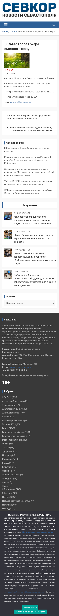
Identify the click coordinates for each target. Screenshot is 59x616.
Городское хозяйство (13, 432)
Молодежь (7, 478)
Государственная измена (14, 436)
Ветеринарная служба (13, 420)
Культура (6, 467)
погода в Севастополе (20, 102)
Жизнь (5, 443)
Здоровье (7, 451)
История (6, 455)
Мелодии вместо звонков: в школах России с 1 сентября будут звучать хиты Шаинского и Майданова (27, 160)
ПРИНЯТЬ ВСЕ (30, 607)
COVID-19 (6, 397)
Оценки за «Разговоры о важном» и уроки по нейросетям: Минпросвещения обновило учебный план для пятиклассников (29, 172)
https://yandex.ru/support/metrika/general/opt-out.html (24, 592)
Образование (8, 489)
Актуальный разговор (13, 401)
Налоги (5, 482)
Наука (5, 486)
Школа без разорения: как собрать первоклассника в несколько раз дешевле (33, 238)
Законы (6, 447)
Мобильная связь (11, 474)
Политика (7, 504)
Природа (6, 508)
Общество (7, 493)
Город (5, 428)
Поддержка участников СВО (16, 501)
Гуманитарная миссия (13, 440)
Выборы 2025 (8, 424)
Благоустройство (10, 412)
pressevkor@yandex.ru (21, 367)
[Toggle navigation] (6, 24)
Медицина (7, 471)
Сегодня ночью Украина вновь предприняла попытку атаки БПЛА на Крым (29, 117)
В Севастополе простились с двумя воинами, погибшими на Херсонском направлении (29, 129)
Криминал (7, 459)
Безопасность (9, 405)
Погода (9, 70)
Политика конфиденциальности (37, 532)
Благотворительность (13, 409)
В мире (5, 416)
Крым (5, 463)
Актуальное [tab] (29, 205)
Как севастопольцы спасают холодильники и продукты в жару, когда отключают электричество (32, 220)
